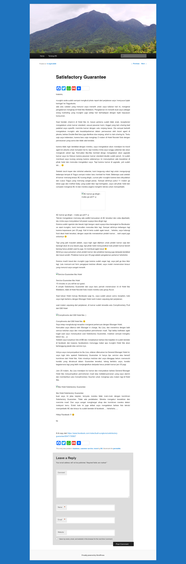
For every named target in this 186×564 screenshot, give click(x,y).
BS (101, 448)
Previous (135, 63)
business (76, 448)
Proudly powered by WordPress (93, 555)
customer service (86, 448)
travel (96, 448)
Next (144, 63)
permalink (116, 448)
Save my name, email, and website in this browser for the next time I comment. (86, 539)
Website (61, 532)
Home (42, 56)
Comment (61, 472)
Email (61, 520)
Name (61, 507)
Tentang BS (52, 56)
